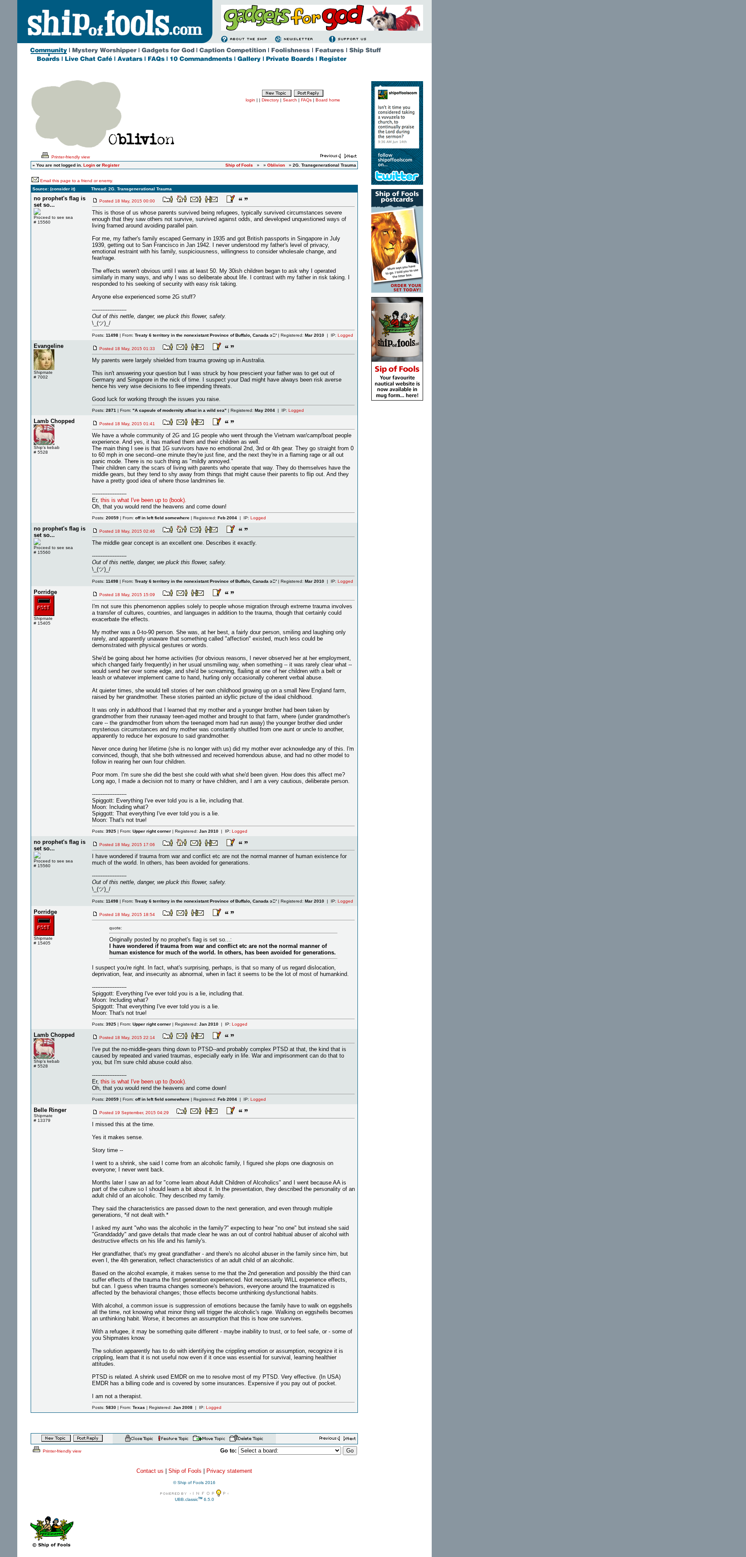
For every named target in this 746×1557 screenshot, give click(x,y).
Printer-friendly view (70, 157)
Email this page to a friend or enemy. (76, 180)
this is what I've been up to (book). (143, 500)
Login (89, 165)
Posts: (105, 335)
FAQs (306, 100)
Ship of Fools (185, 1471)
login (250, 100)
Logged (345, 335)
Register (111, 165)
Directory (270, 100)
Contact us (150, 1471)
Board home (328, 100)
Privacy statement (229, 1471)
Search (290, 100)
